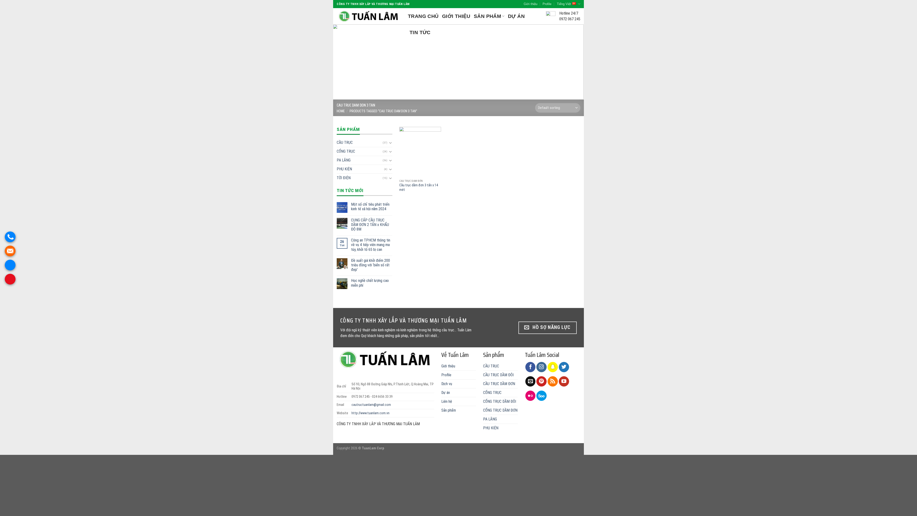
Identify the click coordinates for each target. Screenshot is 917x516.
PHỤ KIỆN (344, 169)
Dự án (516, 16)
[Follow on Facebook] (530, 367)
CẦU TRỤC (345, 142)
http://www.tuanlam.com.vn (370, 413)
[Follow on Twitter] (564, 367)
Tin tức (420, 32)
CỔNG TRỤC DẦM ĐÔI (499, 401)
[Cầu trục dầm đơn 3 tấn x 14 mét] (420, 152)
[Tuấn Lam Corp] (369, 16)
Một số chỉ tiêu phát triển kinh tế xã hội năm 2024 (370, 206)
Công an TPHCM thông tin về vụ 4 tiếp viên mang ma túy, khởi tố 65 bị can (370, 245)
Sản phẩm (487, 16)
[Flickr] (530, 396)
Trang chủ (423, 16)
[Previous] (344, 62)
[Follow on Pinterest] (541, 381)
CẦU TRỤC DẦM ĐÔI (498, 375)
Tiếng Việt (564, 4)
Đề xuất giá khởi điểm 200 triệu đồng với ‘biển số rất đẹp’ (370, 265)
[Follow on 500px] (541, 396)
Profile (547, 4)
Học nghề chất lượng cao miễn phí (370, 282)
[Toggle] (390, 142)
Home (341, 111)
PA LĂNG (344, 160)
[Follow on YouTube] (564, 381)
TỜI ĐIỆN (344, 178)
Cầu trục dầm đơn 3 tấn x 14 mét (418, 187)
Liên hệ (446, 401)
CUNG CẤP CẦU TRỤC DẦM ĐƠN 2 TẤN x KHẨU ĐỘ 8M (370, 224)
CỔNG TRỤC (346, 151)
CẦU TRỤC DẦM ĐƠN (499, 384)
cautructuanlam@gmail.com (371, 405)
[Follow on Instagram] (541, 367)
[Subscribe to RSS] (553, 381)
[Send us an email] (530, 381)
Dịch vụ (446, 384)
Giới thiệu (530, 4)
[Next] (573, 62)
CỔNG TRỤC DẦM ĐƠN (500, 410)
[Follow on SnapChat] (553, 367)
